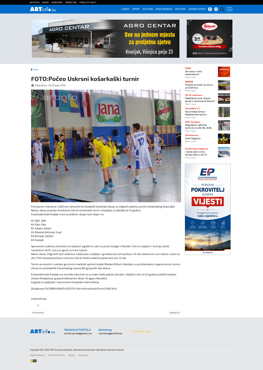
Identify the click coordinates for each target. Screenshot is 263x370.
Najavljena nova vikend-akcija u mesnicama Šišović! (200, 99)
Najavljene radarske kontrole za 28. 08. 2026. (198, 126)
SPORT (136, 8)
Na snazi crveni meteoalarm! (193, 73)
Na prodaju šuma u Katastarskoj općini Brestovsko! (195, 113)
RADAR (45, 2)
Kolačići (71, 355)
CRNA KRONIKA (163, 8)
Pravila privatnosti (56, 355)
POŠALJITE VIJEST (88, 2)
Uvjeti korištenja (37, 355)
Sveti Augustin (193, 138)
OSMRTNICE (57, 2)
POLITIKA (180, 8)
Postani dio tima (141, 331)
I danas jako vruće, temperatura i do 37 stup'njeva (196, 153)
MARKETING (71, 2)
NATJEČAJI (34, 2)
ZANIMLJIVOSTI (197, 8)
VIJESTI (126, 8)
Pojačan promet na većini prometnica (199, 86)
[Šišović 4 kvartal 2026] (209, 38)
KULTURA (148, 8)
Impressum (83, 355)
